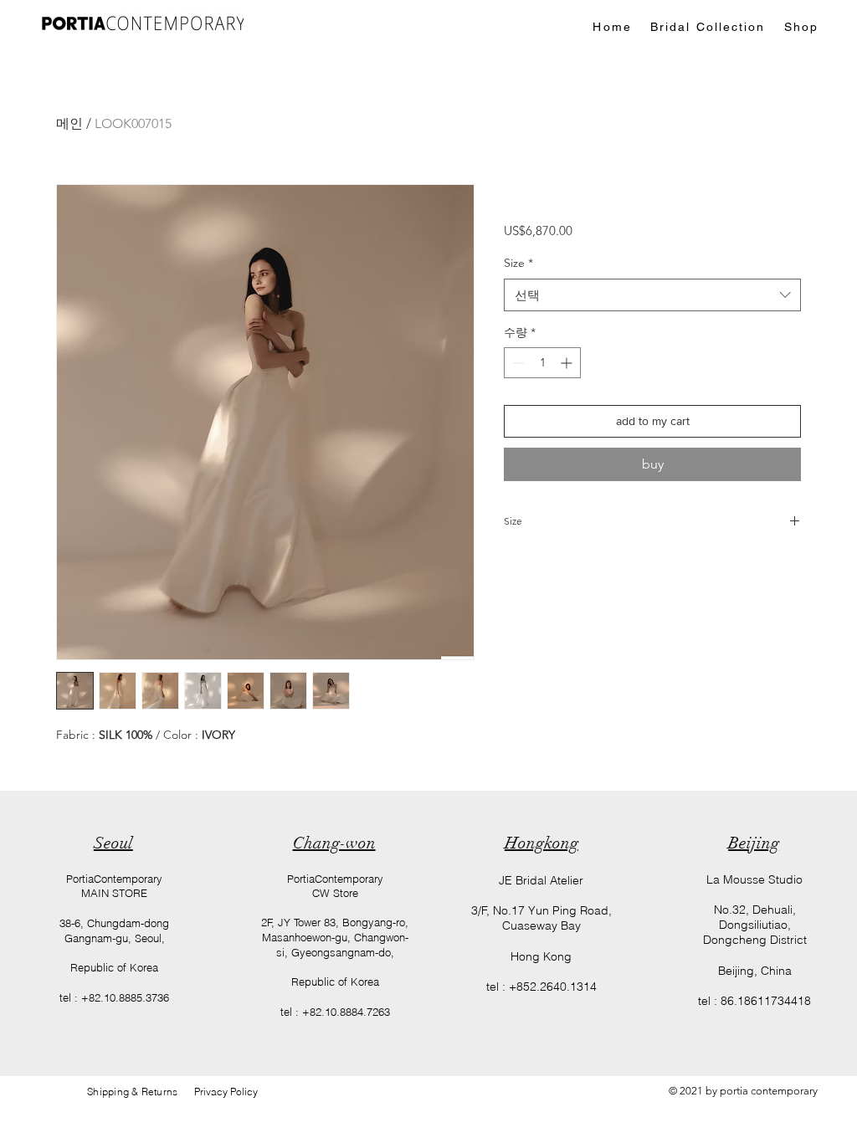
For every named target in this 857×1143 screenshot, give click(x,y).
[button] (708, 27)
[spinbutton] (542, 362)
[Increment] (567, 362)
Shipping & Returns (140, 1091)
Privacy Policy (226, 1091)
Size (518, 262)
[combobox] (652, 295)
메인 (69, 123)
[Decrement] (516, 362)
